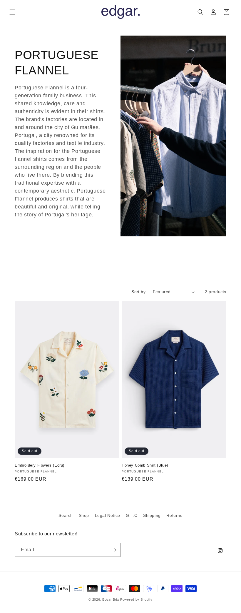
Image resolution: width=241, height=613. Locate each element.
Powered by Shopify (136, 599)
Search (65, 515)
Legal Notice (107, 515)
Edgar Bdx (110, 599)
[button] (12, 12)
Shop (84, 515)
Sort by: (139, 291)
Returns (174, 515)
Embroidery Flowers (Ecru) (39, 465)
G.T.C (131, 515)
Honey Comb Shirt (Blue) (145, 465)
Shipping (152, 515)
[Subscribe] (113, 550)
